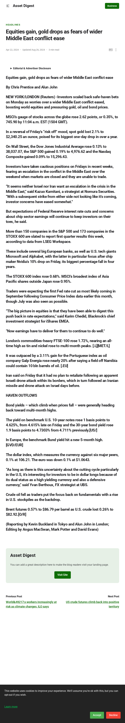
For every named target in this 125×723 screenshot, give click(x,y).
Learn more (10, 706)
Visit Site (62, 574)
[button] (8, 6)
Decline (113, 715)
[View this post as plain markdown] (110, 49)
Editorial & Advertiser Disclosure (32, 68)
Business (112, 6)
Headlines (13, 24)
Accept (97, 715)
